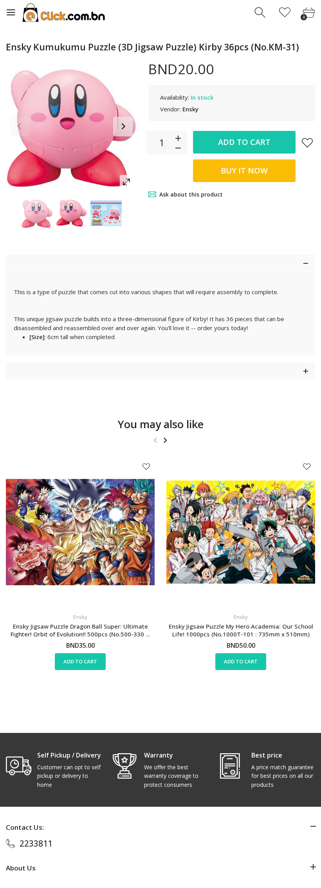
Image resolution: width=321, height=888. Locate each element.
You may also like (161, 424)
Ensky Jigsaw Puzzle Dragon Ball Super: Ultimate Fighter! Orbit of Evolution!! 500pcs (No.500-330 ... (80, 630)
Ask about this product (191, 194)
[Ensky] (37, 213)
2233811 (36, 843)
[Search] (261, 12)
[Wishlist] (285, 12)
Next (123, 126)
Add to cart (244, 142)
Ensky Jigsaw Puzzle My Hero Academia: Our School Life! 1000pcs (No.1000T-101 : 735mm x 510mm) (241, 630)
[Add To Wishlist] (307, 142)
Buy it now (244, 170)
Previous (19, 126)
